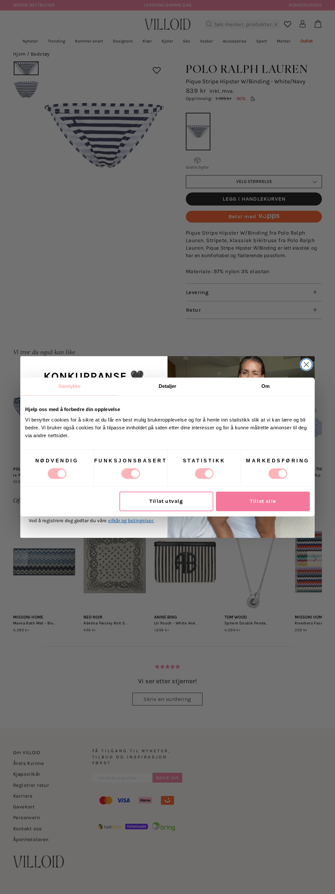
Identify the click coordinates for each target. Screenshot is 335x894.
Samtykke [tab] (69, 386)
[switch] (130, 474)
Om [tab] (265, 386)
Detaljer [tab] (168, 386)
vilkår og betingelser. (131, 520)
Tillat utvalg (166, 501)
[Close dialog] (306, 364)
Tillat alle (263, 501)
